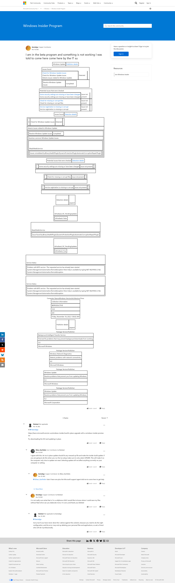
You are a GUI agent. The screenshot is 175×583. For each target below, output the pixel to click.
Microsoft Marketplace (120, 567)
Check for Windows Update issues (54, 73)
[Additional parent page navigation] (41, 8)
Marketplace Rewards (120, 571)
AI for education (66, 574)
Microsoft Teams (92, 567)
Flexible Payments (40, 574)
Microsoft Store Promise (42, 571)
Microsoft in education (68, 551)
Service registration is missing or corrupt (54, 107)
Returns (38, 561)
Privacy (98, 580)
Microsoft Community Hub (30, 8)
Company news (145, 558)
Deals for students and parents (70, 571)
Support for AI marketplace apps (123, 561)
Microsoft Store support (42, 558)
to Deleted (61, 450)
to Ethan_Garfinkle (64, 474)
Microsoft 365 (91, 561)
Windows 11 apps (13, 574)
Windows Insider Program (58, 8)
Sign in (121, 54)
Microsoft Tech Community (121, 564)
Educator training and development (71, 567)
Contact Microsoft (90, 580)
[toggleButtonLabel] (150, 8)
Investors (143, 564)
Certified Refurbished (41, 567)
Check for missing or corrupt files (51, 100)
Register (141, 3)
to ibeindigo (57, 514)
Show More (39, 489)
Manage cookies (107, 580)
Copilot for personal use (14, 564)
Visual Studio (118, 574)
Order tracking (39, 564)
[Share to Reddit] (97, 541)
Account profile (40, 551)
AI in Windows (12, 567)
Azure (116, 551)
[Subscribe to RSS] (104, 541)
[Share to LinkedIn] (87, 541)
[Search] (136, 3)
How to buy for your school (69, 564)
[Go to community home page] (24, 3)
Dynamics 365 (91, 558)
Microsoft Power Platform (94, 564)
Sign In (149, 3)
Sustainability (144, 574)
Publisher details (72, 64)
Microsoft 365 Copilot (93, 571)
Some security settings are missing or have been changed (60, 94)
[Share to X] (94, 541)
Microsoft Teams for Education (69, 558)
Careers (143, 551)
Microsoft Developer (120, 554)
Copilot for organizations (15, 561)
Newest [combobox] (104, 418)
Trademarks (125, 580)
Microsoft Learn (119, 558)
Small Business (91, 574)
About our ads (149, 580)
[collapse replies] (24, 424)
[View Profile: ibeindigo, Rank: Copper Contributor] (28, 48)
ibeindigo (35, 47)
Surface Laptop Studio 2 (14, 558)
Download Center (40, 554)
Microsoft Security (92, 554)
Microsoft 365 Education (68, 561)
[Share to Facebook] (91, 541)
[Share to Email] (107, 541)
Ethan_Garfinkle (41, 450)
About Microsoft (145, 554)
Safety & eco (133, 580)
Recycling (141, 580)
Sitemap (81, 580)
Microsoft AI (90, 551)
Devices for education (67, 554)
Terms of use (116, 580)
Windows (46, 8)
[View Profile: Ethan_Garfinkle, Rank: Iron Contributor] (33, 451)
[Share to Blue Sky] (101, 541)
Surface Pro (11, 551)
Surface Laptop (12, 554)
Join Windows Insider (122, 74)
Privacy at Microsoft (146, 561)
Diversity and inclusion (146, 567)
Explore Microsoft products (15, 571)
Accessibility (144, 571)
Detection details (70, 114)
